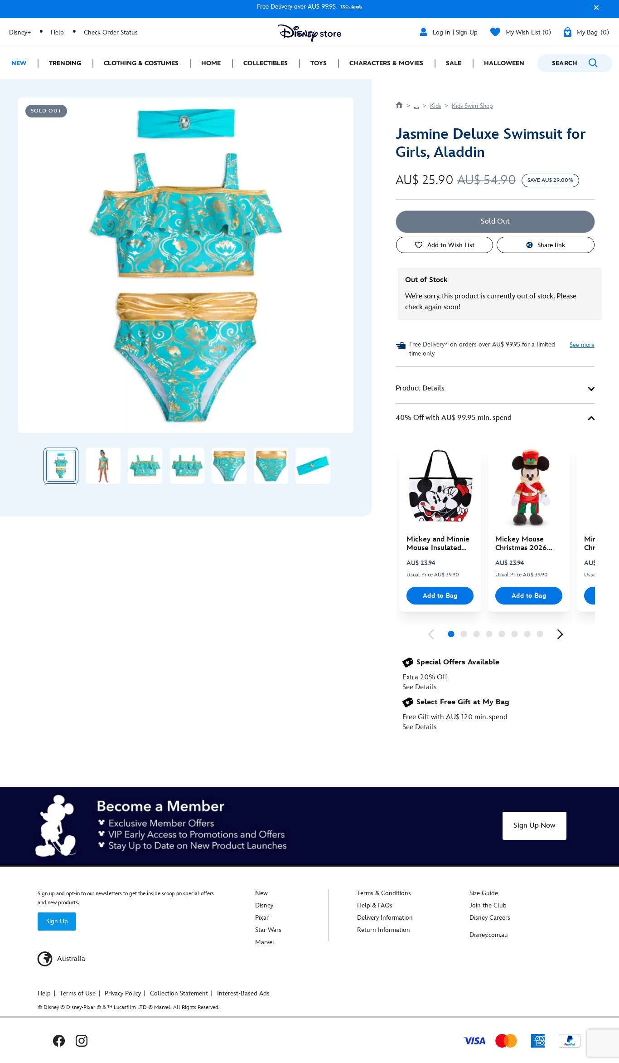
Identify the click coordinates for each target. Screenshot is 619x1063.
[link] (431, 634)
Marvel (264, 942)
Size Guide (483, 893)
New (261, 893)
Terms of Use (78, 993)
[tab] (495, 389)
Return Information (383, 930)
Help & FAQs (374, 905)
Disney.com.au (488, 935)
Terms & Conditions (384, 893)
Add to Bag (440, 596)
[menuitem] (19, 63)
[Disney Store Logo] (309, 33)
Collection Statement (179, 993)
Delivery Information (385, 918)
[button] (594, 10)
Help (57, 32)
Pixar (262, 918)
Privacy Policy (123, 993)
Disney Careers (489, 918)
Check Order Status (111, 32)
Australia (70, 959)
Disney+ (20, 32)
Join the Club (488, 905)
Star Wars (268, 930)
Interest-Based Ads (243, 993)
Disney (264, 905)
